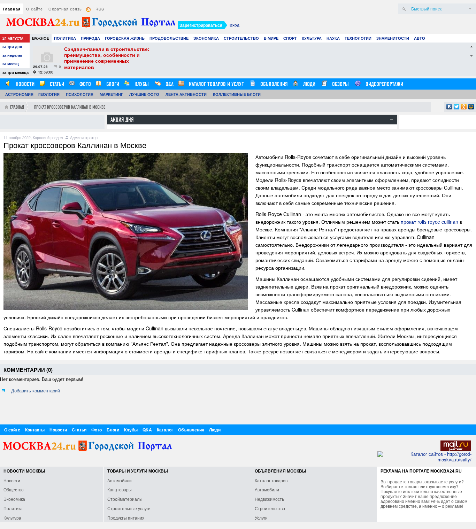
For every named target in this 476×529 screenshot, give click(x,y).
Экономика (206, 38)
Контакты (35, 430)
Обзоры (340, 84)
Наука (333, 38)
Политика (65, 38)
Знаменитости (392, 38)
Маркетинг (111, 94)
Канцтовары (119, 489)
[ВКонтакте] (449, 106)
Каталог (165, 430)
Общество (13, 489)
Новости (24, 84)
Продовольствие (169, 38)
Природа (90, 38)
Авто (419, 38)
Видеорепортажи (383, 84)
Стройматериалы (125, 499)
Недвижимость (269, 499)
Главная (12, 9)
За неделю (12, 55)
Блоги (112, 84)
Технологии (358, 38)
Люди (308, 84)
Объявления (273, 84)
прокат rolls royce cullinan (429, 221)
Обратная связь (65, 9)
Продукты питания (126, 518)
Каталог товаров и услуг (215, 84)
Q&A (169, 84)
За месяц (10, 63)
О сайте (34, 9)
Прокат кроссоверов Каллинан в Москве (70, 107)
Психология (79, 94)
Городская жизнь (125, 38)
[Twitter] (456, 106)
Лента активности (186, 94)
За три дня (12, 46)
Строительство (241, 38)
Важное (40, 38)
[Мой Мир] (471, 106)
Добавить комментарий (35, 390)
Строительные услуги (129, 508)
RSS (99, 9)
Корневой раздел (48, 137)
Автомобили (119, 480)
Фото (84, 84)
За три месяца (15, 72)
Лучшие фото (144, 94)
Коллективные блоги (237, 94)
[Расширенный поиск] (470, 9)
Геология (49, 94)
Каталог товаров (271, 480)
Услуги (261, 518)
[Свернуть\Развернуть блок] (391, 120)
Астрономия (19, 94)
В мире (271, 38)
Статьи (56, 84)
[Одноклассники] (464, 106)
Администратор (84, 137)
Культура (312, 38)
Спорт (290, 38)
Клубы (141, 84)
